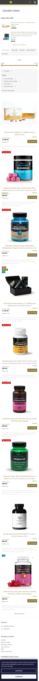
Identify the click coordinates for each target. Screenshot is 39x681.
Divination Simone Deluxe (12, 81)
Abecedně (4, 54)
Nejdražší (22, 50)
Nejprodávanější (30, 50)
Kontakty (3, 640)
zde (11, 666)
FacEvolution (8, 84)
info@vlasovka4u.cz (9, 626)
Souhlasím (18, 677)
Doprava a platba (5, 642)
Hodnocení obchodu (6, 651)
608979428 (6, 629)
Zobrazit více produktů (18, 45)
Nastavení (19, 671)
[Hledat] (25, 2)
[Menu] (35, 2)
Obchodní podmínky (6, 645)
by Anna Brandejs (10, 79)
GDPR (2, 649)
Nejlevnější (15, 50)
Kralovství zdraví (9, 86)
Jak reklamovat (5, 647)
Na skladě (8, 71)
